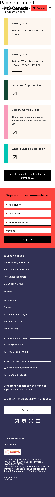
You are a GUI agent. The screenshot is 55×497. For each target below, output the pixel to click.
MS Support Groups (14, 283)
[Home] (16, 8)
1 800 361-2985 (17, 374)
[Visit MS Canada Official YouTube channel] (38, 421)
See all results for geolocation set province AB (27, 176)
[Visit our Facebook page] (17, 421)
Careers (8, 291)
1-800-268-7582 (17, 351)
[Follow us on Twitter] (24, 421)
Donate (41, 8)
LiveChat (8, 479)
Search (11, 398)
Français (46, 398)
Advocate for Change (15, 314)
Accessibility (28, 398)
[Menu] (49, 8)
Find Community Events (16, 269)
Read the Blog (11, 328)
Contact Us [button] (27, 410)
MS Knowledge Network (16, 262)
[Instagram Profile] (31, 421)
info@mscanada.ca (17, 344)
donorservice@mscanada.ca (22, 367)
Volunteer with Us (13, 321)
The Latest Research (15, 276)
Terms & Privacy (11, 444)
